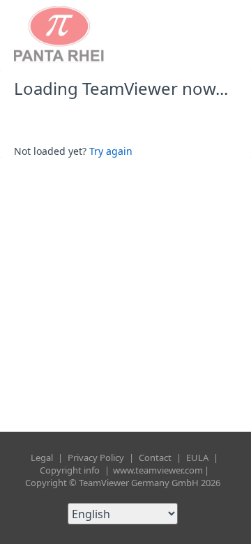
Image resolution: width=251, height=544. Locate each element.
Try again (110, 151)
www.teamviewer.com (158, 470)
